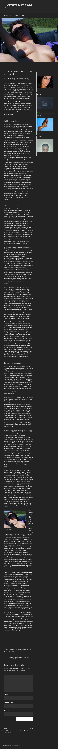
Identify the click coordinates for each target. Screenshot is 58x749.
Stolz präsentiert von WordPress (11, 745)
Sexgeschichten (11, 639)
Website (6, 710)
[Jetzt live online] (45, 87)
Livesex (16, 15)
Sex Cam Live (7, 15)
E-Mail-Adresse (9, 702)
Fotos (22, 15)
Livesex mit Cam (18, 5)
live (18, 69)
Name (6, 694)
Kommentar (7, 674)
